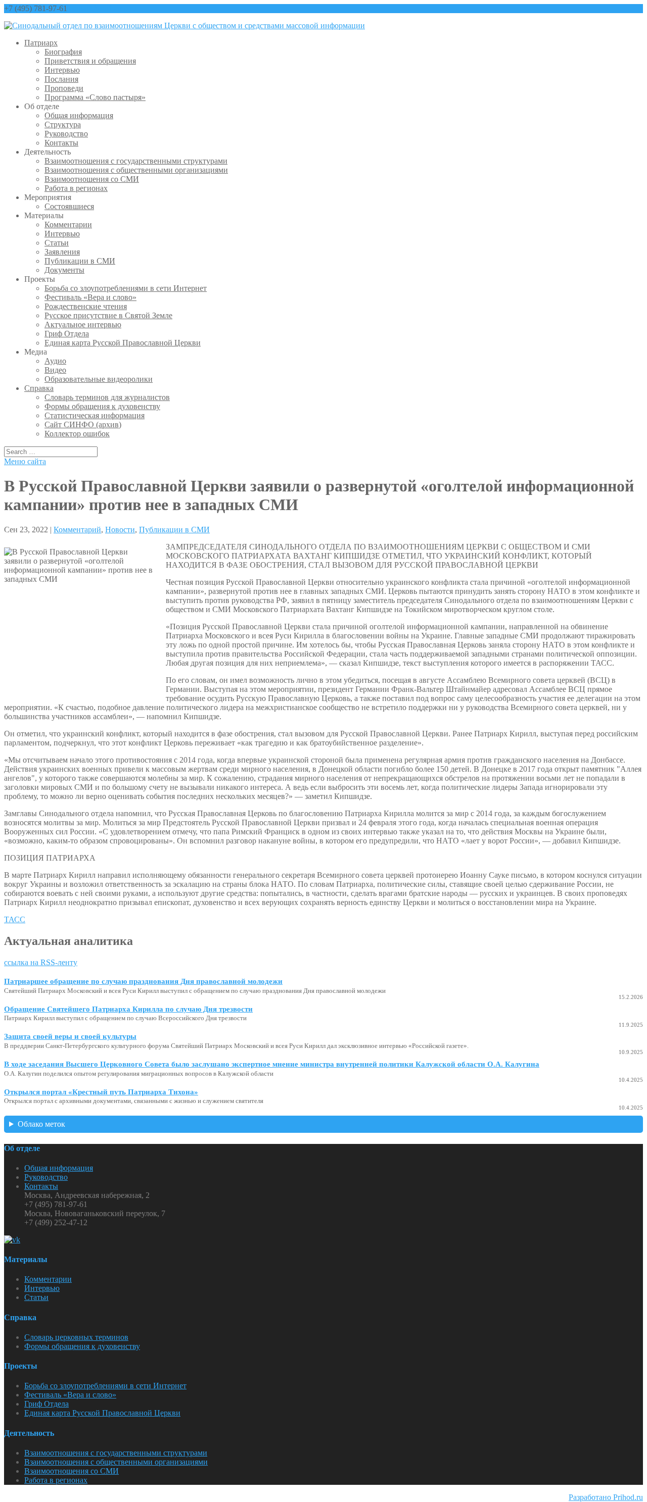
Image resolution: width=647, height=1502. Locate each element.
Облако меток (41, 1124)
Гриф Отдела (66, 333)
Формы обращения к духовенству (102, 406)
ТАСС (14, 919)
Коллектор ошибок (77, 433)
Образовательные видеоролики (98, 379)
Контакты (61, 142)
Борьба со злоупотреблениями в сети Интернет (125, 288)
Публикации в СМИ (79, 261)
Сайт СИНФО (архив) (82, 424)
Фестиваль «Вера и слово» (90, 297)
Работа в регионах (76, 188)
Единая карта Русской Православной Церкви (122, 342)
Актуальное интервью (82, 324)
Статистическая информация (94, 415)
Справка (39, 388)
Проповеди (63, 88)
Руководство (66, 133)
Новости (120, 529)
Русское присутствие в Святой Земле (108, 315)
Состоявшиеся (69, 206)
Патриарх (41, 42)
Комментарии (68, 224)
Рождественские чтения (85, 306)
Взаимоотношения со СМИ (91, 179)
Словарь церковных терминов (76, 1337)
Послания (61, 79)
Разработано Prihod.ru (606, 1497)
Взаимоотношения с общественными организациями (136, 170)
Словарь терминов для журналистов (107, 397)
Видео (55, 370)
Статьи (56, 242)
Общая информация (78, 115)
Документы (64, 270)
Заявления (62, 251)
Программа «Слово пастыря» (95, 97)
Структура (62, 124)
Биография (63, 51)
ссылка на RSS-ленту (40, 962)
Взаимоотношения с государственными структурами (135, 161)
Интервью (62, 70)
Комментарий (77, 529)
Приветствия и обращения (90, 61)
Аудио (55, 361)
